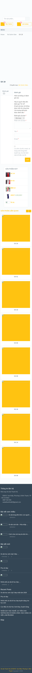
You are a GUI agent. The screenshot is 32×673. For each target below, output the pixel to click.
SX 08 (16, 475)
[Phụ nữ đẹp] (4, 561)
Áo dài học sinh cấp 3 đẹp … (10, 554)
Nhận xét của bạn (20, 120)
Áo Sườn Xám (11, 34)
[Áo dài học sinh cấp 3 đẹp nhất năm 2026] (4, 547)
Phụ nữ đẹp (4, 568)
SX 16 (16, 409)
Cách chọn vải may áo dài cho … (19, 534)
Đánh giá (5, 92)
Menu (3, 30)
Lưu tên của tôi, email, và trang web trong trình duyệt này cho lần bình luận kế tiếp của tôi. (22, 152)
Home (2, 34)
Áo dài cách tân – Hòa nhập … (18, 524)
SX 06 (16, 343)
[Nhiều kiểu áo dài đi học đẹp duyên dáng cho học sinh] (4, 575)
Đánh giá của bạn (20, 115)
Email (16, 139)
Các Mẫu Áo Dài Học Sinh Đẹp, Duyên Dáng (15, 607)
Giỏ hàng (25, 23)
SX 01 (16, 276)
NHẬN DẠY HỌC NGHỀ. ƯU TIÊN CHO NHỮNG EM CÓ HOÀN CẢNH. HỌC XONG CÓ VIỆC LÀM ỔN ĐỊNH (16, 613)
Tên (16, 131)
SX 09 (16, 376)
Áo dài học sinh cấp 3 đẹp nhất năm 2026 (14, 592)
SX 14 (16, 442)
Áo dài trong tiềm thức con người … (20, 515)
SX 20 (16, 243)
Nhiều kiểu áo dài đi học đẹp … (10, 582)
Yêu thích (8, 23)
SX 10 (16, 310)
